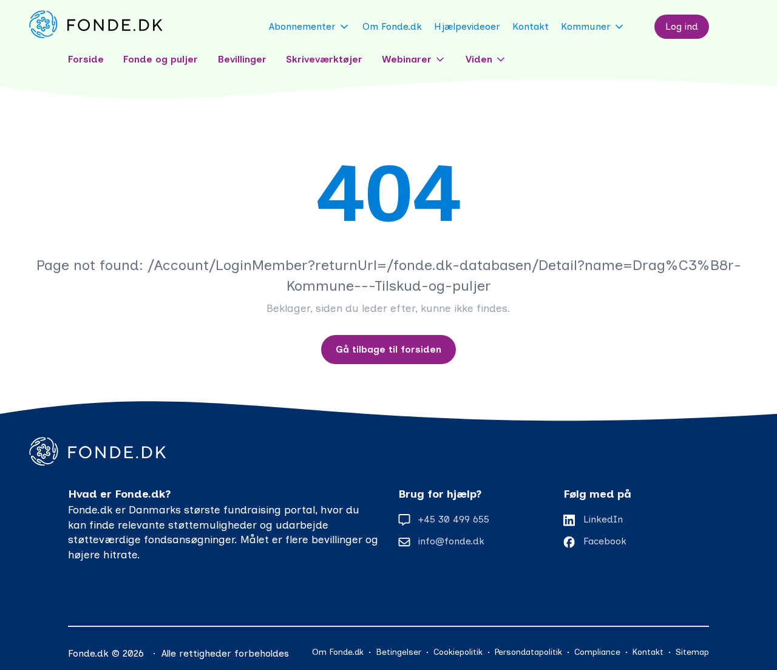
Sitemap (692, 652)
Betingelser (398, 652)
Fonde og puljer (160, 59)
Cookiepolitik (458, 652)
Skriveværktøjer (324, 59)
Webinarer (407, 59)
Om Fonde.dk (392, 26)
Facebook (604, 541)
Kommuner (586, 26)
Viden (479, 59)
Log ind (681, 26)
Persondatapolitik (528, 652)
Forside (86, 59)
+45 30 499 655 (453, 519)
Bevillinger (241, 59)
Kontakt (530, 26)
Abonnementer (302, 26)
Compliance (597, 652)
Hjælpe (467, 26)
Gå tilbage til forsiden (388, 349)
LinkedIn (603, 519)
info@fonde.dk (451, 541)
